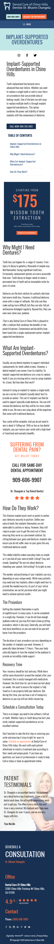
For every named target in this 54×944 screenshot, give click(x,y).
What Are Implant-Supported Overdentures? (22, 163)
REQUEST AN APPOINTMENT (34, 16)
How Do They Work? (18, 171)
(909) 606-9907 (20, 919)
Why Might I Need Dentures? (22, 154)
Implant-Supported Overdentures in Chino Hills (25, 145)
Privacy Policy (42, 935)
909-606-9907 (13, 16)
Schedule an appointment (20, 741)
